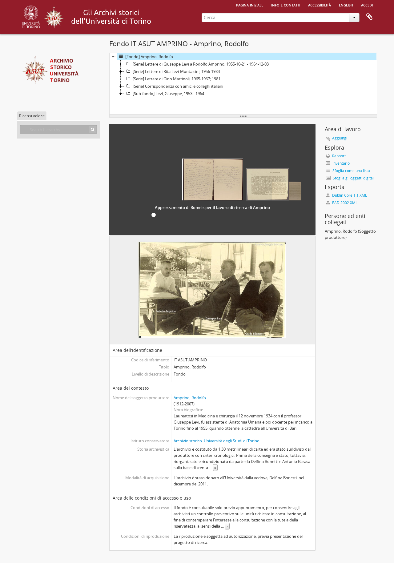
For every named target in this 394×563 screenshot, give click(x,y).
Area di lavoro (369, 17)
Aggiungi (339, 138)
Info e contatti (285, 4)
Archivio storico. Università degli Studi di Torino (216, 441)
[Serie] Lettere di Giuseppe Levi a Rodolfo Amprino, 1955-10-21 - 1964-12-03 (201, 64)
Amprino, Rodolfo (190, 397)
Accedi (367, 4)
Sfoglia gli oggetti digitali (353, 178)
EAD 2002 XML (344, 202)
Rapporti (339, 156)
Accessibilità (319, 4)
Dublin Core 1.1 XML (349, 195)
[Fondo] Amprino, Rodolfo (149, 56)
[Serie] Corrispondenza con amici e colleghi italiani (178, 86)
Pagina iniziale (249, 4)
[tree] (243, 84)
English (346, 4)
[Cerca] (92, 129)
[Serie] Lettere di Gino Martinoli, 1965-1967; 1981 (176, 79)
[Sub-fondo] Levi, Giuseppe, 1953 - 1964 (168, 93)
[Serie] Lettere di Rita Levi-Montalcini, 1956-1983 (176, 71)
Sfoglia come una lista (351, 170)
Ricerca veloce (32, 116)
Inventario (341, 163)
